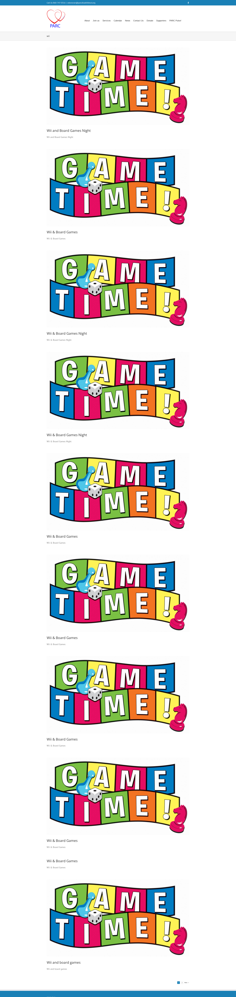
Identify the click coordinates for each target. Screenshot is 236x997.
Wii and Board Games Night (69, 130)
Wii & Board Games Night (67, 333)
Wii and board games (64, 962)
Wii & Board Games (62, 232)
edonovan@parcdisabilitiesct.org (81, 2)
